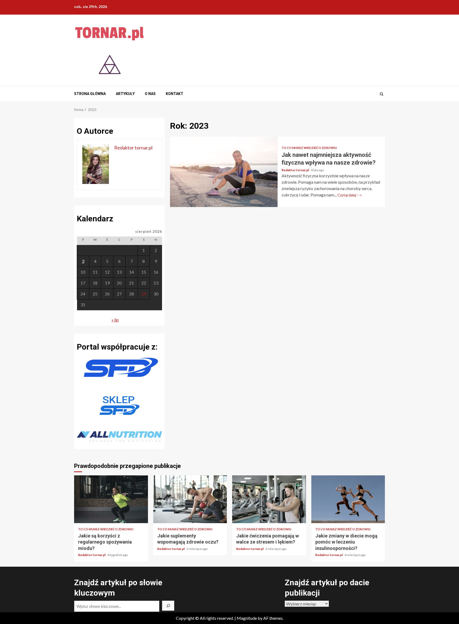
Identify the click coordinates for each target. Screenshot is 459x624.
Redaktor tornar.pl (295, 170)
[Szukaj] (168, 606)
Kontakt (174, 94)
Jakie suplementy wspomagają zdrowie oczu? (190, 499)
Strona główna (90, 94)
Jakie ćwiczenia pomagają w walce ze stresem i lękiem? (269, 499)
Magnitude (247, 618)
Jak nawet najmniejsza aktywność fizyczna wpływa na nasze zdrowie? (224, 172)
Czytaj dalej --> (349, 195)
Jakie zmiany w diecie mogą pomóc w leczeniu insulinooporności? (348, 499)
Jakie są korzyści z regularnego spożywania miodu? (111, 499)
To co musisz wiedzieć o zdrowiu (309, 147)
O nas (150, 94)
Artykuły (125, 94)
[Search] (381, 94)
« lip (115, 319)
